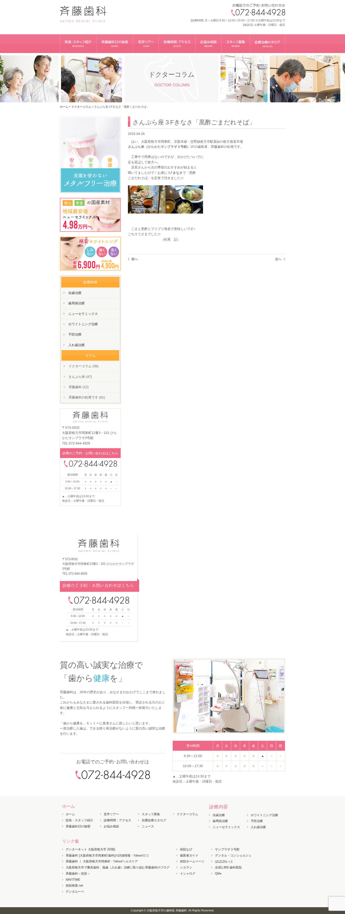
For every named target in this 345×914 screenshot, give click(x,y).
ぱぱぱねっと (224, 861)
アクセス (177, 43)
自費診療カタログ (154, 820)
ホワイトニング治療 (83, 324)
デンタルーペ (75, 891)
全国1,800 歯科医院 (228, 867)
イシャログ (187, 873)
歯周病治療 (76, 303)
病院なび (186, 849)
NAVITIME (73, 879)
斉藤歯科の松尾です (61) (87, 397)
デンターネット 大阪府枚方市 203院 (90, 849)
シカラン (186, 867)
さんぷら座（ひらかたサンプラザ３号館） (159, 147)
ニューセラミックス (83, 314)
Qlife (218, 873)
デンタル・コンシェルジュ (233, 855)
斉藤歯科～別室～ (78, 873)
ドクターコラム (187, 814)
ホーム (64, 106)
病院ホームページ (192, 861)
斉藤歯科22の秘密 (78, 826)
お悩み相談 (209, 43)
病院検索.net (74, 885)
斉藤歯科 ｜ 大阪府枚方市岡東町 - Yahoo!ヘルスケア (102, 861)
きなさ (178, 173)
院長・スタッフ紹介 (78, 43)
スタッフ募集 (236, 43)
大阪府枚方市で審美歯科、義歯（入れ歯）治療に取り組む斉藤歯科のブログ (117, 867)
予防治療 (74, 334)
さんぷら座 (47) (80, 377)
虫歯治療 (74, 293)
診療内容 (218, 806)
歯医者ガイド (189, 855)
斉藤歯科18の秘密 (114, 43)
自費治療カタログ (267, 43)
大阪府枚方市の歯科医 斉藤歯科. (167, 910)
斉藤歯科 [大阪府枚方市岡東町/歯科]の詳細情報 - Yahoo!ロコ (107, 855)
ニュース (148, 826)
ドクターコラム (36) (84, 366)
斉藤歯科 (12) (79, 387)
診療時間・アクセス (117, 820)
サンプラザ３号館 (227, 849)
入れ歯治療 (76, 345)
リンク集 (70, 841)
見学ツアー (146, 43)
